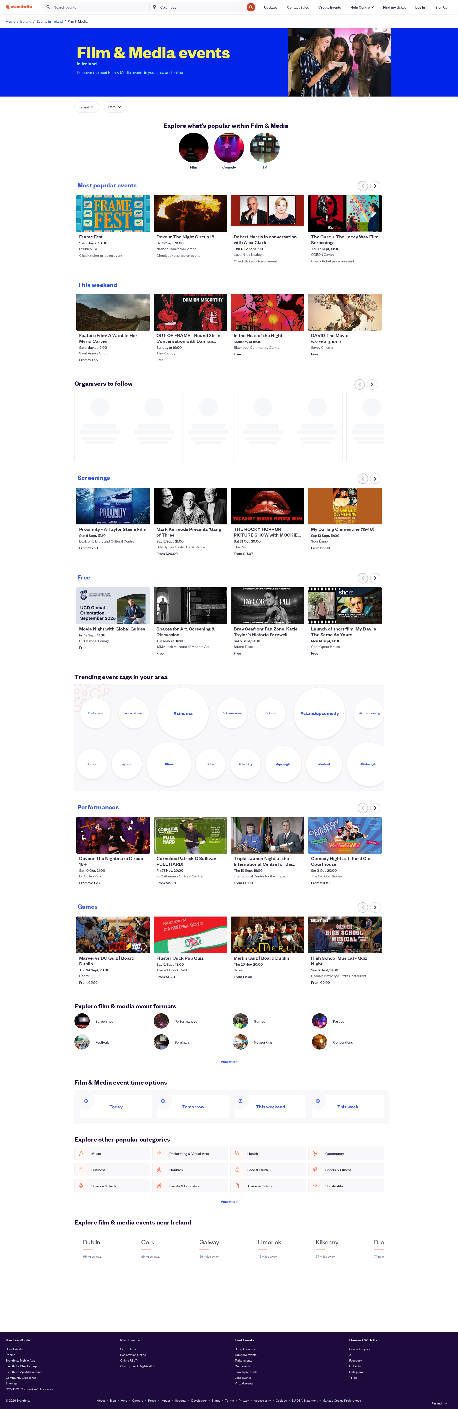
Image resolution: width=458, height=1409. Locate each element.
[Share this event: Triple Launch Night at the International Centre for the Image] (297, 847)
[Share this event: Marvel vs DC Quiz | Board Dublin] (143, 946)
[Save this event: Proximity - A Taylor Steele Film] (131, 518)
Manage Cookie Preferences (342, 1400)
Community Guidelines (21, 1377)
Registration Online (133, 1354)
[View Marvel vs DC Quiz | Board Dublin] (113, 935)
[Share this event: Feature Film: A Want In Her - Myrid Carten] (143, 324)
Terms (229, 1400)
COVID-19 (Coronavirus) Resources (29, 1389)
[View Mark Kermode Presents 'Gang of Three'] (190, 506)
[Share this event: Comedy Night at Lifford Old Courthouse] (375, 847)
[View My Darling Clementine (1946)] (345, 506)
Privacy (244, 1400)
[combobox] (202, 7)
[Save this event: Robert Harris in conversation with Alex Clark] (286, 225)
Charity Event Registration (137, 1366)
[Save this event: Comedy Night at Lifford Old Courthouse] (363, 847)
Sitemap (11, 1383)
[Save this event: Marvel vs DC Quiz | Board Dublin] (131, 946)
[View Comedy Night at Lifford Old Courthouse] (345, 835)
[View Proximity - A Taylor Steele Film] (113, 506)
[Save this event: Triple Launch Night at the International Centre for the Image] (286, 847)
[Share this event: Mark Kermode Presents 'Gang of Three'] (220, 518)
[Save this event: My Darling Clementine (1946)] (363, 518)
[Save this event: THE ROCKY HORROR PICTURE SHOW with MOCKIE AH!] (286, 518)
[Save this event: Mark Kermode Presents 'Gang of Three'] (209, 518)
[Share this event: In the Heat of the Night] (297, 324)
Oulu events (243, 1366)
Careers (137, 1400)
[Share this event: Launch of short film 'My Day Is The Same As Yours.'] (375, 617)
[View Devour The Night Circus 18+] (190, 213)
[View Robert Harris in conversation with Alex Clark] (267, 213)
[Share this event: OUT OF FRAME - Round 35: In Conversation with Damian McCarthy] (220, 324)
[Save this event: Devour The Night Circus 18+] (209, 225)
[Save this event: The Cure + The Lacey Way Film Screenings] (363, 225)
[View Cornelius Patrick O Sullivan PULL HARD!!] (190, 835)
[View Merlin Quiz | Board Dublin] (267, 935)
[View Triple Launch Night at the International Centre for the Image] (267, 835)
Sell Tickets (128, 1349)
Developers (199, 1400)
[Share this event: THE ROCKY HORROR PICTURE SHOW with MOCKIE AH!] (297, 518)
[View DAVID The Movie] (345, 312)
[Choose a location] (154, 7)
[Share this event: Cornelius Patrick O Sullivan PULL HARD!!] (220, 847)
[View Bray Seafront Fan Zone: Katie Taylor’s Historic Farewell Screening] (267, 605)
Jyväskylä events (246, 1371)
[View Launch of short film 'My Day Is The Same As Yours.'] (345, 605)
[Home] (19, 7)
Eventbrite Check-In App (22, 1366)
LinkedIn (355, 1366)
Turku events (243, 1360)
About (101, 1400)
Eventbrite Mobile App (20, 1360)
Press (152, 1400)
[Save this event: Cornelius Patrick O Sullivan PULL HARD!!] (209, 847)
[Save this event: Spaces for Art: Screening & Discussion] (209, 617)
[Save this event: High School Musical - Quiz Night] (363, 946)
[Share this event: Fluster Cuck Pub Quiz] (220, 946)
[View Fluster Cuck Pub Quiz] (190, 935)
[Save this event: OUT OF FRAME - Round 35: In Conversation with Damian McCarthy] (209, 324)
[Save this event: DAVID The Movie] (363, 324)
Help (124, 1400)
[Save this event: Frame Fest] (131, 225)
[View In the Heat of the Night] (267, 312)
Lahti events (243, 1377)
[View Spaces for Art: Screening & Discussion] (190, 605)
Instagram (356, 1371)
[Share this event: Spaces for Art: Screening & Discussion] (220, 617)
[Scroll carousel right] (375, 186)
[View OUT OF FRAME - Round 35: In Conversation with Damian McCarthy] (190, 312)
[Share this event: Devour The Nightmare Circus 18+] (143, 847)
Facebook (355, 1360)
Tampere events (245, 1354)
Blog (113, 1400)
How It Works (14, 1349)
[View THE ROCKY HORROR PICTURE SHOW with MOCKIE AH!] (267, 506)
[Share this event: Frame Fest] (143, 225)
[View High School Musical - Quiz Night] (345, 935)
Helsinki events (245, 1349)
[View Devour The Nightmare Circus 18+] (113, 835)
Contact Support (360, 1349)
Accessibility (262, 1400)
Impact (165, 1400)
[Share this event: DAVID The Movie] (375, 324)
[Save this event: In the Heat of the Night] (286, 324)
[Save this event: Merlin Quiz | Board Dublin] (286, 946)
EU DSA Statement (304, 1400)
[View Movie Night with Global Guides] (113, 605)
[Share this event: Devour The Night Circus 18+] (220, 225)
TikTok (354, 1377)
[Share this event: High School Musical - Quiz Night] (375, 946)
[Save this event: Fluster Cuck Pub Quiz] (209, 946)
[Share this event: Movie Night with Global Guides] (143, 617)
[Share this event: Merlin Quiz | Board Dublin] (297, 946)
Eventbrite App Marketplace (24, 1371)
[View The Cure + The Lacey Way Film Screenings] (345, 213)
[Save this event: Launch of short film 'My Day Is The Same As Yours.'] (363, 617)
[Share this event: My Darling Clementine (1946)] (375, 518)
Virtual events (244, 1383)
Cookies (281, 1400)
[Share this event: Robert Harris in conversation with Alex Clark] (297, 225)
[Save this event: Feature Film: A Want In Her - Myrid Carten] (131, 324)
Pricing (10, 1354)
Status (216, 1400)
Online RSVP (129, 1360)
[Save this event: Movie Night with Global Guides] (131, 617)
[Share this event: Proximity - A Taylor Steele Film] (143, 518)
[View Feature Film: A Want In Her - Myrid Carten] (113, 312)
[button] (362, 7)
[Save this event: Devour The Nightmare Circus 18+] (131, 847)
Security (180, 1400)
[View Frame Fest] (113, 213)
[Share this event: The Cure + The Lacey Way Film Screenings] (375, 225)
